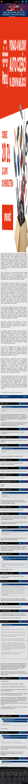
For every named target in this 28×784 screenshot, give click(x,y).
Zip (1, 429)
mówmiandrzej (4, 573)
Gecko (2, 513)
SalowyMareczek (5, 758)
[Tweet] (2, 484)
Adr (1, 445)
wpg (2, 543)
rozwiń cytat (13, 559)
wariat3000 (3, 678)
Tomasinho (3, 437)
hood (2, 403)
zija (1, 621)
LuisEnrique (3, 716)
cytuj (20, 403)
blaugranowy (4, 554)
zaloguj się (17, 1)
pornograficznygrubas (6, 481)
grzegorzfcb (4, 460)
